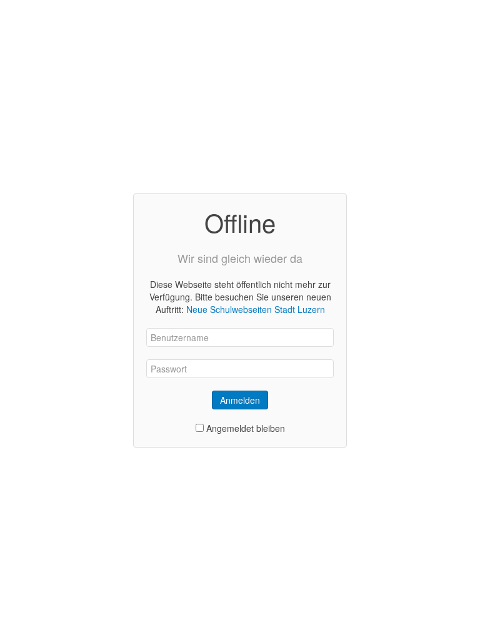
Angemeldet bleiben (245, 428)
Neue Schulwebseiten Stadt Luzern (255, 309)
